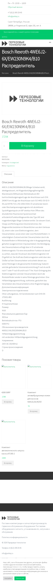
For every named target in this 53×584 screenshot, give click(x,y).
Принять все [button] (20, 578)
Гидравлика (11, 166)
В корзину (27, 146)
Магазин (5, 73)
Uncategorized (14, 163)
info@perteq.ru (13, 16)
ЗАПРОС (4, 37)
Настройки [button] (8, 578)
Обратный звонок (15, 7)
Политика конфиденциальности (14, 537)
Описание (8, 174)
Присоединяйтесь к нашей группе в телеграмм (21, 32)
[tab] (8, 174)
